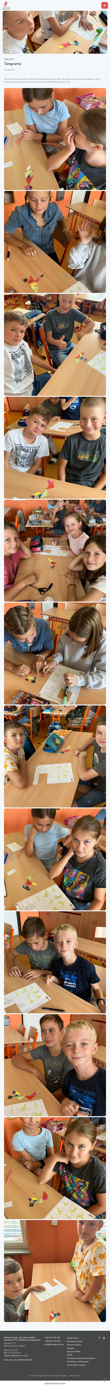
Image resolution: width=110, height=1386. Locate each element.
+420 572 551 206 (52, 1337)
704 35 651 (13, 1350)
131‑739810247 (20, 1360)
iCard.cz (78, 1376)
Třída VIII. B (9, 59)
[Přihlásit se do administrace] (104, 1380)
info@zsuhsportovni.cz (54, 1344)
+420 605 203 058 (52, 1341)
